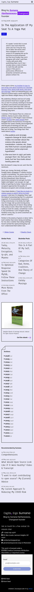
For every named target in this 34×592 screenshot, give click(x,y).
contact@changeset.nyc (11, 540)
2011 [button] (9, 402)
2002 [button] (9, 430)
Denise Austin (6, 118)
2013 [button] (8, 396)
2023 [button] (8, 365)
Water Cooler (9, 232)
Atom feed (7, 581)
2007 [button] (9, 414)
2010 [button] (9, 405)
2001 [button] (9, 433)
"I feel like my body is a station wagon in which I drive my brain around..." (16, 193)
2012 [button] (8, 399)
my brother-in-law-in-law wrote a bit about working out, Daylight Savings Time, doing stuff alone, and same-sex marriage (16, 88)
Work (4, 34)
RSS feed (6, 579)
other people (20, 120)
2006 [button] (9, 417)
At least (9, 120)
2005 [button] (9, 421)
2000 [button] (8, 436)
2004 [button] (9, 424)
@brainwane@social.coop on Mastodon (17, 543)
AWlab (30, 588)
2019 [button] (8, 377)
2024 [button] (8, 362)
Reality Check (26, 232)
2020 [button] (8, 374)
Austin (12, 131)
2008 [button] (9, 411)
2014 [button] (9, 393)
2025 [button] (8, 359)
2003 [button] (9, 427)
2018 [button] (8, 380)
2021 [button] (8, 371)
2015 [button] (8, 390)
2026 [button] (8, 356)
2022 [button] (8, 368)
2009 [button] (9, 408)
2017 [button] (8, 384)
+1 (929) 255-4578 (9, 532)
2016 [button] (8, 387)
